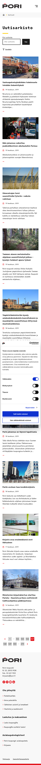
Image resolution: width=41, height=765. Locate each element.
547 (32, 639)
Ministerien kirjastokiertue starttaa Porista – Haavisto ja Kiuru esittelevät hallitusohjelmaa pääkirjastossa (20, 598)
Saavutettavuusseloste (21, 759)
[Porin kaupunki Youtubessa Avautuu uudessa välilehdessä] (10, 682)
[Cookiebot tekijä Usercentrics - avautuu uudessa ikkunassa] (29, 343)
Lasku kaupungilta (11, 723)
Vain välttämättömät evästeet (20, 420)
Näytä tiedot (30, 407)
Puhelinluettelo (9, 696)
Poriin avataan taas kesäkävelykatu (19, 487)
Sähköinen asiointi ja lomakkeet (16, 705)
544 (17, 639)
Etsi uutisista (7, 37)
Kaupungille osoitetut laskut (14, 727)
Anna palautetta (10, 700)
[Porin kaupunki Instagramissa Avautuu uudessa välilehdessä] (7, 682)
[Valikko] (36, 6)
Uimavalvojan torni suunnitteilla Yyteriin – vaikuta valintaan (16, 196)
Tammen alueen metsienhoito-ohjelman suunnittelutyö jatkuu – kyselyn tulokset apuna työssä (18, 257)
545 (22, 639)
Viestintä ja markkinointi (13, 709)
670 (22, 644)
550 (15, 644)
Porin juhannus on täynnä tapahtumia (20, 432)
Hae (26, 42)
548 (5, 644)
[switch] (36, 385)
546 (27, 639)
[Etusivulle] (12, 5)
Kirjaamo (7, 745)
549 (9, 644)
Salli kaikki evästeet (20, 414)
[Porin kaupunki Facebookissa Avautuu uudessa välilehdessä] (4, 682)
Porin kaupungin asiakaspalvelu (16, 741)
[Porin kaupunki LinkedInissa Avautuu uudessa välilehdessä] (13, 682)
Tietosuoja (6, 759)
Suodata (8, 49)
